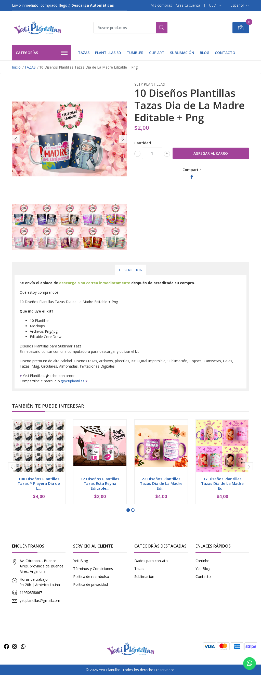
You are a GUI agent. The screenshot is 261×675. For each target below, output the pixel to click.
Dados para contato (151, 560)
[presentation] (16, 139)
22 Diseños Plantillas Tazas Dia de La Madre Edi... (161, 483)
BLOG (204, 52)
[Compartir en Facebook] (191, 177)
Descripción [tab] (130, 269)
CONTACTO (225, 52)
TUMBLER (135, 52)
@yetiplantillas (72, 381)
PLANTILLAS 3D (108, 52)
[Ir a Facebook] (6, 646)
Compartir (191, 169)
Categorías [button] (27, 52)
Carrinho (202, 560)
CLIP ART (156, 52)
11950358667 (31, 592)
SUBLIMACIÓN (182, 52)
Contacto (203, 576)
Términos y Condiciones (93, 568)
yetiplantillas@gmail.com (40, 600)
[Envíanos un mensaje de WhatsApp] (249, 663)
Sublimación (144, 576)
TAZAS (83, 52)
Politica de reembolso (91, 576)
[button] (215, 5)
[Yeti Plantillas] (37, 27)
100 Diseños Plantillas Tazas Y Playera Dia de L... (39, 483)
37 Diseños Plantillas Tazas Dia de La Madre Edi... (222, 483)
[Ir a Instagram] (14, 646)
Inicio (16, 67)
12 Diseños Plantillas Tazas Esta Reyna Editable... (100, 483)
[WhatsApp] (23, 646)
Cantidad (142, 142)
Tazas (139, 568)
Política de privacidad (90, 584)
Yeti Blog (80, 560)
